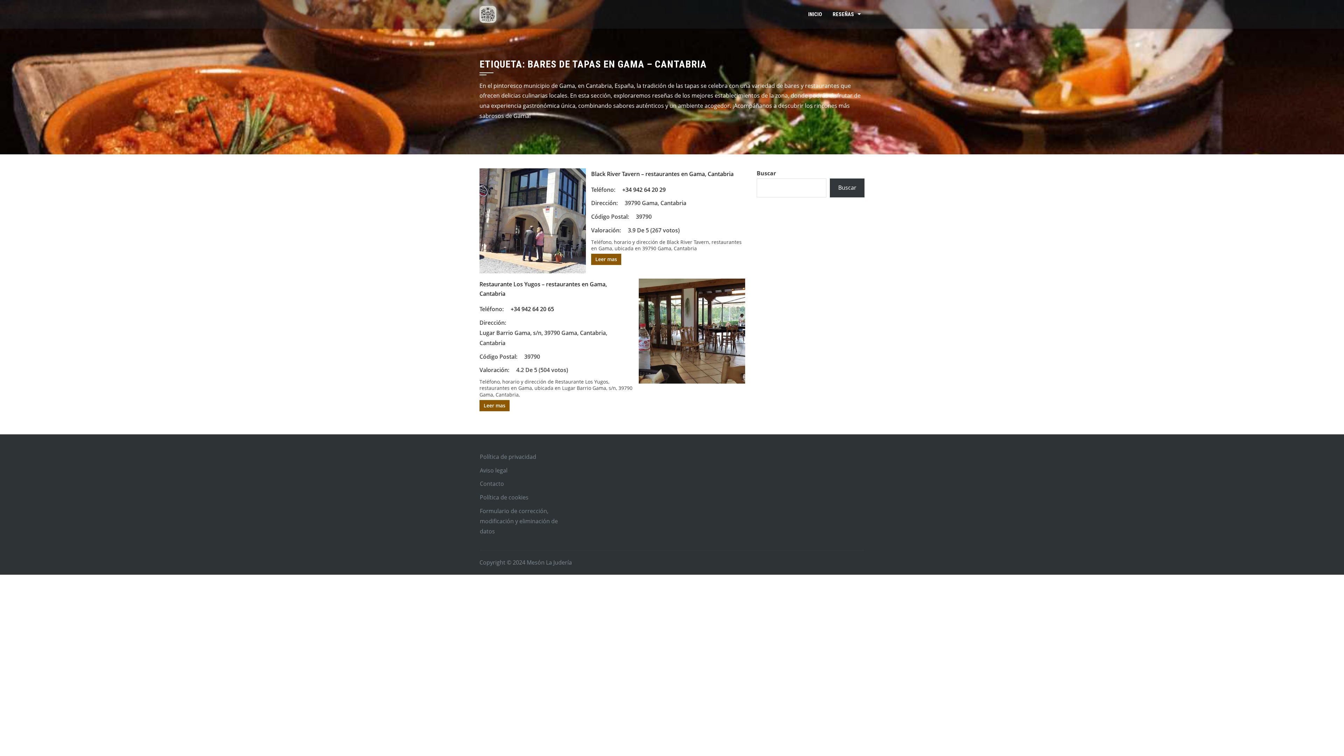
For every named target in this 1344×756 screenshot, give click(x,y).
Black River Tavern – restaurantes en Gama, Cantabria (662, 174)
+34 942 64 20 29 (644, 190)
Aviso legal (493, 470)
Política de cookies (504, 497)
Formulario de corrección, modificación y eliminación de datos (519, 521)
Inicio (815, 14)
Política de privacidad (508, 457)
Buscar (766, 173)
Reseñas (843, 14)
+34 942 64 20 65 (532, 309)
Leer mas (606, 259)
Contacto (492, 484)
